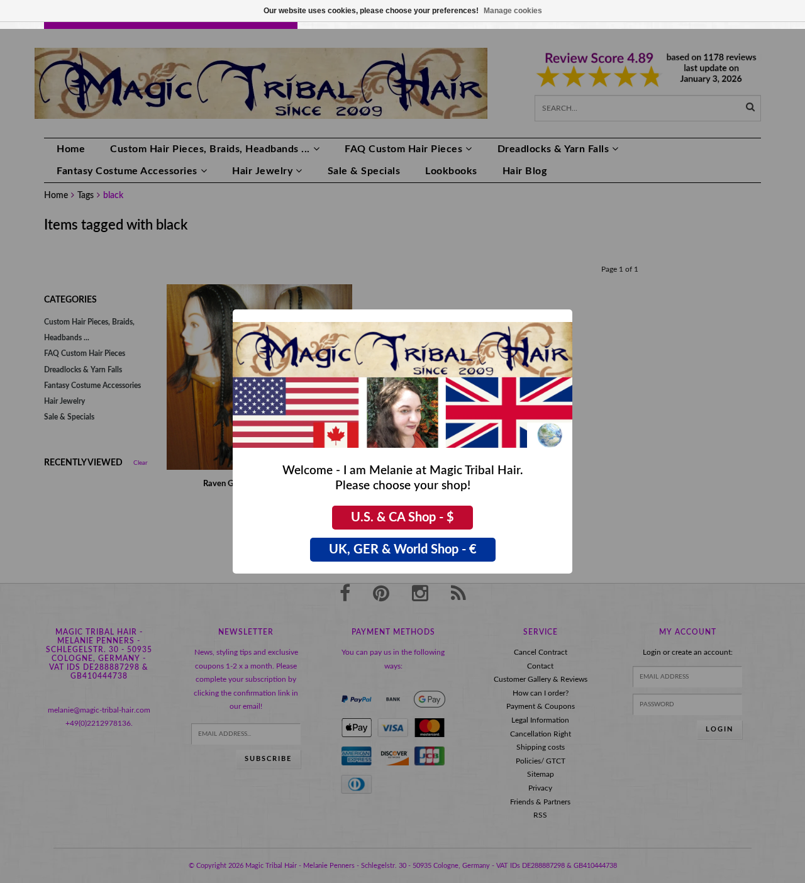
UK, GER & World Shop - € (403, 549)
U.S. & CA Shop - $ (402, 517)
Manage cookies (513, 10)
